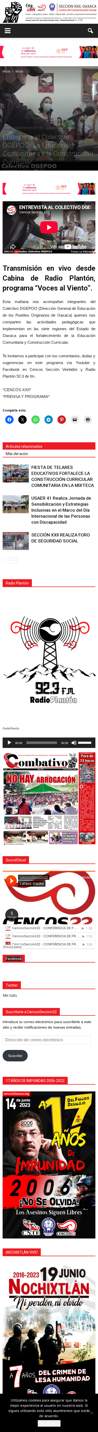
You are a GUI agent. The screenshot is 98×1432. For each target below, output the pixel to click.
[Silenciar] (74, 742)
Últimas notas (55, 128)
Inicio (7, 128)
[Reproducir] (9, 742)
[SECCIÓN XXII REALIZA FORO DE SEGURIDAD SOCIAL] (16, 541)
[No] (91, 1413)
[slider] (85, 742)
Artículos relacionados (24, 446)
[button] (90, 31)
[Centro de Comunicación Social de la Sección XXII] (49, 12)
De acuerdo (49, 1423)
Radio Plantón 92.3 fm (29, 128)
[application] (49, 743)
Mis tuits (10, 995)
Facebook (14, 959)
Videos (72, 128)
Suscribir (15, 1056)
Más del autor (17, 454)
